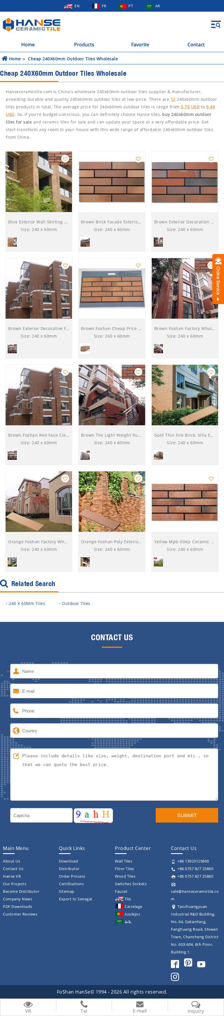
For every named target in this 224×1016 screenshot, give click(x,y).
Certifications (71, 883)
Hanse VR (12, 876)
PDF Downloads (17, 906)
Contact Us (13, 868)
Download (68, 861)
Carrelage (133, 906)
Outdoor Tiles (76, 603)
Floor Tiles (124, 868)
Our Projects (14, 883)
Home (28, 44)
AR (157, 5)
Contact (196, 44)
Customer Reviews (20, 914)
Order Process (72, 876)
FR (105, 5)
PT (131, 5)
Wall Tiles (123, 861)
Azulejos (132, 914)
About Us (11, 861)
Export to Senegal (75, 899)
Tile (128, 899)
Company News (17, 899)
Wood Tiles (125, 876)
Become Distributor (21, 891)
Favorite (140, 44)
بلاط (128, 921)
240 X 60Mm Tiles (27, 603)
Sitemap (66, 891)
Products (84, 44)
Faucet (121, 891)
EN (77, 5)
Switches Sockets (131, 883)
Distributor (69, 868)
